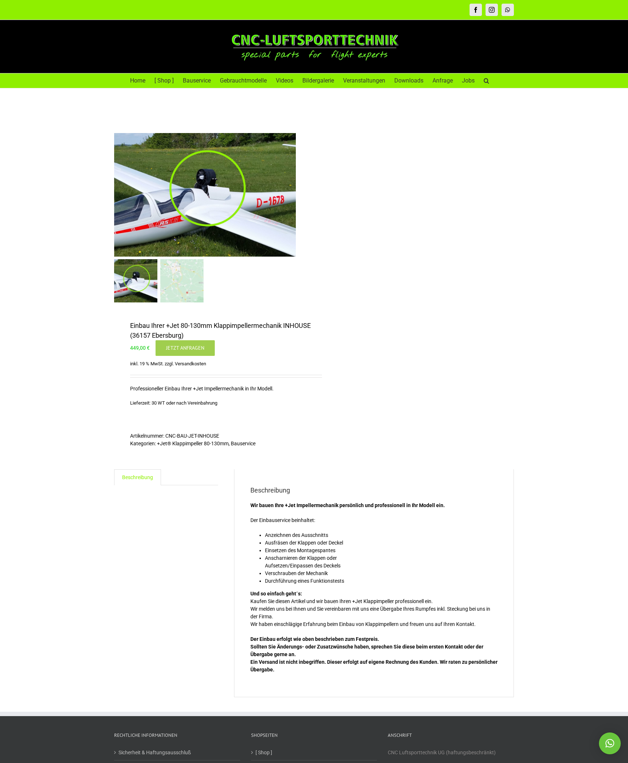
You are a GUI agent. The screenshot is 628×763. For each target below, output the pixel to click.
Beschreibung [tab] (137, 477)
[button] (486, 80)
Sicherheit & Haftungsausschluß (154, 752)
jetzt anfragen (185, 348)
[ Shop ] (263, 752)
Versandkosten (190, 363)
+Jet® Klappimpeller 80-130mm (193, 443)
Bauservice (243, 443)
